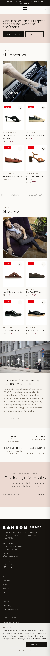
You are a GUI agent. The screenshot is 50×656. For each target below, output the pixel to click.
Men (5, 585)
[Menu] (4, 10)
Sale (4, 593)
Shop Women (13, 34)
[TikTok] (11, 566)
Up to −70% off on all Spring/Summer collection (25, 3)
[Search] (41, 10)
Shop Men (34, 34)
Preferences (25, 651)
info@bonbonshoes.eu (12, 556)
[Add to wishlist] (20, 108)
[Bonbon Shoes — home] (25, 9)
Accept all (36, 644)
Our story (13, 419)
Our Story (7, 605)
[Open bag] (46, 10)
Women (6, 580)
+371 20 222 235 (8, 553)
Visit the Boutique (10, 610)
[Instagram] (5, 566)
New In (6, 589)
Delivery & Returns (11, 622)
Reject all (14, 644)
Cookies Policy (39, 639)
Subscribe (40, 494)
